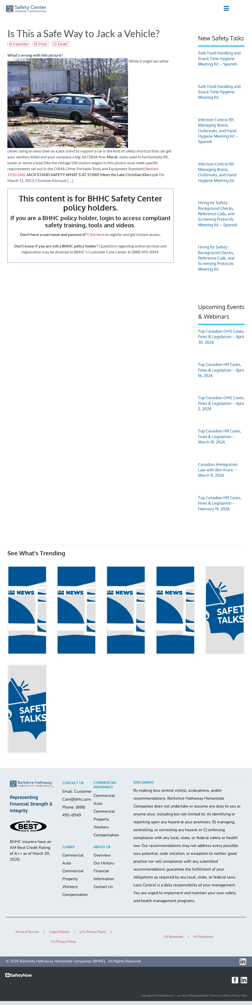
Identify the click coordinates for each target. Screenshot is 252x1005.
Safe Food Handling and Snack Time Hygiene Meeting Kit (219, 92)
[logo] (26, 6)
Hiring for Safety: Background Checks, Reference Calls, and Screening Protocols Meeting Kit (216, 258)
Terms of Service (27, 932)
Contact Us (103, 887)
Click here (95, 234)
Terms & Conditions (220, 995)
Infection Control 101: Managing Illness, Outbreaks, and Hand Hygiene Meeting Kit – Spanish (218, 130)
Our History (104, 863)
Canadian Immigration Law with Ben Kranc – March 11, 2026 (217, 470)
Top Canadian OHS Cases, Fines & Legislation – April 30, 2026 (221, 337)
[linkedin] (243, 961)
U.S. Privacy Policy (93, 932)
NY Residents (203, 937)
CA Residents (173, 937)
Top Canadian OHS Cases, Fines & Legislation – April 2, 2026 (221, 403)
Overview (102, 855)
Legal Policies (59, 932)
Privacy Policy (240, 995)
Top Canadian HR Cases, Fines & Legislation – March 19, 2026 (219, 436)
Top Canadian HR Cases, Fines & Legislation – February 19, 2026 (219, 503)
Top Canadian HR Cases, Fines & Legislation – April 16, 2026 (221, 370)
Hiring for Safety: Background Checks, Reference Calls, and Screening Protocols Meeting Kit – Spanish (217, 213)
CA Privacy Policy (63, 941)
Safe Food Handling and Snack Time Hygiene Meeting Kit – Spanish (219, 58)
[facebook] (235, 980)
